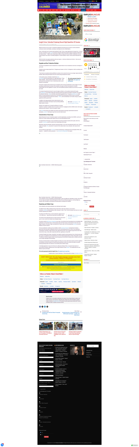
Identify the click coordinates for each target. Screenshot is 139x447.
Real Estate (72, 10)
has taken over (74, 94)
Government (86, 169)
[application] (92, 52)
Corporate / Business (88, 164)
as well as (45, 112)
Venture (53, 10)
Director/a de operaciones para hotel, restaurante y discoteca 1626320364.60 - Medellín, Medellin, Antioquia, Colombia (92, 246)
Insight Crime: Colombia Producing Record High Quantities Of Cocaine (59, 42)
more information (64, 266)
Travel (60, 10)
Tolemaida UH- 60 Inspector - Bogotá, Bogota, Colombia (61, 382)
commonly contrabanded (62, 131)
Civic (63, 10)
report (51, 52)
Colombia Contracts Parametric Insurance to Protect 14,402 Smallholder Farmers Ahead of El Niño (60, 334)
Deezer (79, 281)
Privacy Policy (52, 1)
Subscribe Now (41, 1)
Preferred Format (87, 200)
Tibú (47, 125)
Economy (79, 10)
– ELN (49, 94)
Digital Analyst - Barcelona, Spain (90, 240)
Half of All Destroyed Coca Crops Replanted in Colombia (74, 217)
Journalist (85, 196)
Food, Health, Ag (67, 10)
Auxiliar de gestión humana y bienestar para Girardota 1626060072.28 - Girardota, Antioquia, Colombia (61, 371)
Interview (88, 10)
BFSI (40, 10)
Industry (57, 10)
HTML (87, 202)
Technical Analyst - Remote (60, 362)
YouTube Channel (48, 279)
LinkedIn (52, 286)
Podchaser (49, 283)
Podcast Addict (66, 281)
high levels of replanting (51, 221)
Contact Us (47, 1)
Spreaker (74, 281)
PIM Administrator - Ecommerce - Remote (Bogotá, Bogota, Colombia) (61, 366)
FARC (60, 96)
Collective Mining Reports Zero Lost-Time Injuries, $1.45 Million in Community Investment (45, 333)
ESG (76, 10)
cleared (67, 247)
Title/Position (86, 139)
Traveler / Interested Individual (89, 192)
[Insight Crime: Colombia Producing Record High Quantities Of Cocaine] (61, 27)
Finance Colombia (59, 443)
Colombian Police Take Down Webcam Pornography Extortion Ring (51, 313)
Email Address (87, 121)
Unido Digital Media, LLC (83, 1)
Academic (85, 182)
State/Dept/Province (88, 154)
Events (95, 10)
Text (86, 204)
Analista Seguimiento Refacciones (91, 242)
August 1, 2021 (46, 44)
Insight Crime (53, 44)
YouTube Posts (56, 279)
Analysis (92, 10)
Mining (50, 10)
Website (42, 276)
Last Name (86, 144)
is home (53, 129)
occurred (74, 224)
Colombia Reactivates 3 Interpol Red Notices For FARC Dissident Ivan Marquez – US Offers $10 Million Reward (70, 314)
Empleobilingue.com (60, 345)
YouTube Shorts (65, 279)
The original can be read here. (74, 80)
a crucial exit (44, 122)
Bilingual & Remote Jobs (89, 218)
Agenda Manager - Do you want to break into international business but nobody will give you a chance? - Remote (91, 223)
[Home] (38, 10)
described (45, 210)
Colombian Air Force (79, 253)
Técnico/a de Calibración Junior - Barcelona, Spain (90, 237)
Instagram (57, 286)
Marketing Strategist (59, 375)
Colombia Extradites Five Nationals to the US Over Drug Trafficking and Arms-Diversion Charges (75, 333)
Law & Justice (83, 10)
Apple (46, 281)
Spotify (60, 281)
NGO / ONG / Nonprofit (88, 173)
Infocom (47, 10)
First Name (86, 134)
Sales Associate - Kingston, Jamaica (91, 227)
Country (85, 130)
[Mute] (96, 56)
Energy (43, 10)
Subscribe (47, 276)
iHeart (55, 281)
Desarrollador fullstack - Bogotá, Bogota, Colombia (90, 255)
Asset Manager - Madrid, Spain (90, 229)
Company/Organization (88, 125)
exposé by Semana (65, 227)
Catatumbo (43, 92)
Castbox (43, 283)
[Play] (85, 56)
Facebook (46, 286)
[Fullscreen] (98, 56)
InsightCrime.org (56, 301)
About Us (57, 1)
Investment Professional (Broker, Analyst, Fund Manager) (91, 187)
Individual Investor (87, 177)
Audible (51, 281)
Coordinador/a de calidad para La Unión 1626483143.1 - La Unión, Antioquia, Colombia (92, 233)
